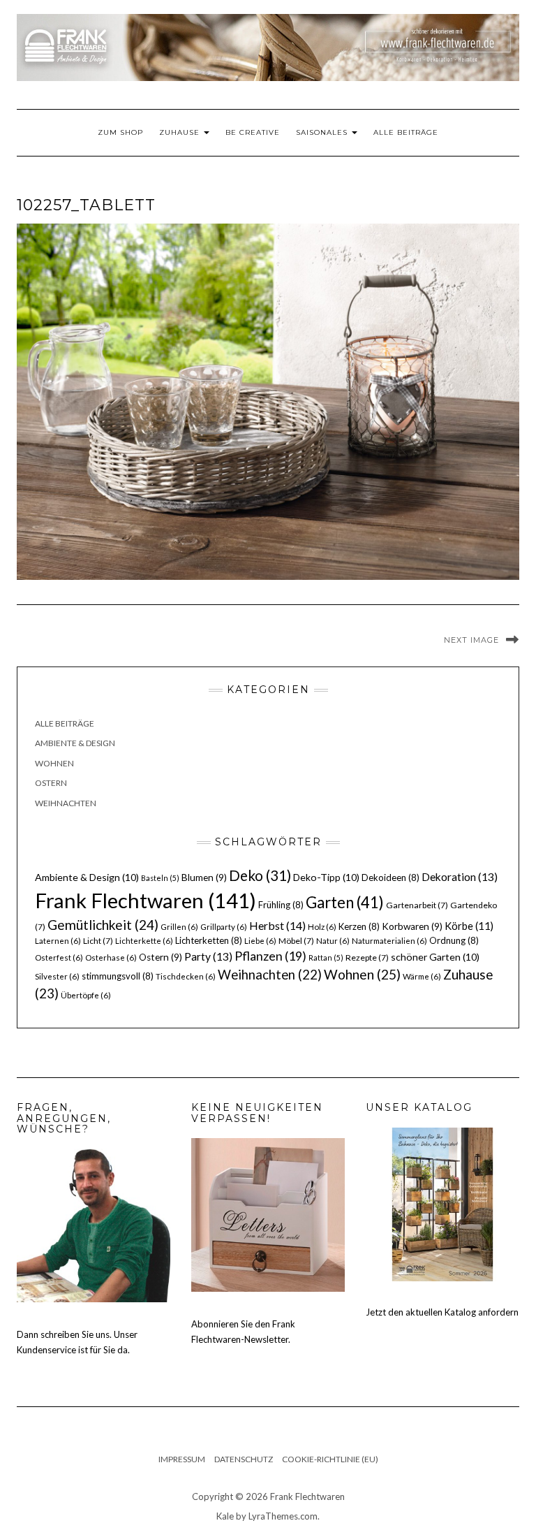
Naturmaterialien (389, 940)
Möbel (296, 940)
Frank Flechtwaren (145, 900)
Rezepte (367, 957)
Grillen (179, 926)
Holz (322, 926)
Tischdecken (186, 976)
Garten (345, 902)
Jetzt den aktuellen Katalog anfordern (442, 1312)
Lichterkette (144, 940)
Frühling (281, 904)
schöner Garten (435, 957)
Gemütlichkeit (102, 925)
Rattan (325, 957)
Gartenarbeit (417, 905)
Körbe (469, 925)
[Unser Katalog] (442, 1203)
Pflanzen (270, 955)
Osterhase (111, 957)
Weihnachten (65, 803)
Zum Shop (120, 132)
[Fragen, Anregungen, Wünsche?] (93, 1224)
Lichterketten (208, 940)
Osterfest (59, 957)
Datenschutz (243, 1459)
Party (208, 956)
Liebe (260, 940)
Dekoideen (390, 877)
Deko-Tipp (326, 877)
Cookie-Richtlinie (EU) (330, 1459)
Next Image (471, 640)
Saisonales (323, 132)
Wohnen (54, 763)
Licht (98, 940)
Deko (260, 875)
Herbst (277, 925)
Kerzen (359, 926)
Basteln (160, 877)
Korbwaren (412, 926)
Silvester (57, 976)
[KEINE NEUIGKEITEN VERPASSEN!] (268, 1213)
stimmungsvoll (118, 976)
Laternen (58, 940)
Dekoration (460, 877)
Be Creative (252, 132)
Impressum (181, 1459)
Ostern (51, 783)
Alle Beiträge (405, 132)
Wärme (422, 976)
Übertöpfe (86, 995)
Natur (333, 940)
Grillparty (223, 926)
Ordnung (454, 940)
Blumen (204, 877)
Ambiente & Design (75, 743)
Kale (225, 1516)
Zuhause (180, 132)
